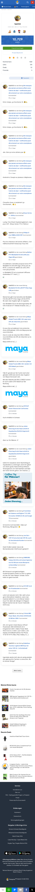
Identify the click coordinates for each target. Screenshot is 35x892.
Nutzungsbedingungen (17, 820)
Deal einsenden (32, 2)
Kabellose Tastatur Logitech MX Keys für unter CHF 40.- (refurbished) (19, 645)
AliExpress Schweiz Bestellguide (17, 832)
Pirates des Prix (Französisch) (17, 800)
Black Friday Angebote (25, 870)
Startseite (3, 9)
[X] (32, 890)
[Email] (20, 890)
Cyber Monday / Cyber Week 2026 (17, 839)
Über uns (17, 792)
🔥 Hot (16, 6)
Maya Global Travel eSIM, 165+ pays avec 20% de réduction (20, 319)
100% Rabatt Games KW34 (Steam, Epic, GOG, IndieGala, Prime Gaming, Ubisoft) (21, 707)
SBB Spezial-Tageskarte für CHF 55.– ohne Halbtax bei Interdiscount (21, 697)
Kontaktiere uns (17, 789)
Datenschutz (17, 816)
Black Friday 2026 (17, 836)
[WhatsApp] (9, 890)
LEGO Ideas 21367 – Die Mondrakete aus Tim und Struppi (21, 755)
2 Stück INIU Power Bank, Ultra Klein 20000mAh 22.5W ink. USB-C (20, 616)
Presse (17, 797)
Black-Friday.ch (17, 872)
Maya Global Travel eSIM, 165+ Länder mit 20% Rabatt (20, 364)
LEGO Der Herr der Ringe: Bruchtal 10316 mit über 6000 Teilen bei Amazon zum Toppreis (20, 716)
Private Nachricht (17, 53)
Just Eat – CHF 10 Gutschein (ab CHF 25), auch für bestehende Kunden (20, 538)
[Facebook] (26, 890)
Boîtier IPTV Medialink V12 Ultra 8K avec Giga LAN (20, 254)
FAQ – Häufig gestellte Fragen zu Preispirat (17, 795)
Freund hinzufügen (17, 48)
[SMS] (15, 890)
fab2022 (11, 85)
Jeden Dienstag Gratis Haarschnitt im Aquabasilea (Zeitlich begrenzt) (19, 428)
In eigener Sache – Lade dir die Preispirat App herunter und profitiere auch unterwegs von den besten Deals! (21, 766)
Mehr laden (17, 670)
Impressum (17, 812)
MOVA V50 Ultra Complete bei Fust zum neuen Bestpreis (20, 746)
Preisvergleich (25, 6)
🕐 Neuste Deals (6, 6)
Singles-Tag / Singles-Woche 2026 (17, 843)
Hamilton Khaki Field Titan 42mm (19, 736)
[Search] (27, 2)
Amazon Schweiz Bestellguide (17, 829)
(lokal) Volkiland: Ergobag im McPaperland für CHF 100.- (18, 725)
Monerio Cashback (12, 870)
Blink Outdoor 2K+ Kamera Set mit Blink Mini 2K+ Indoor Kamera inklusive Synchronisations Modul (21, 776)
